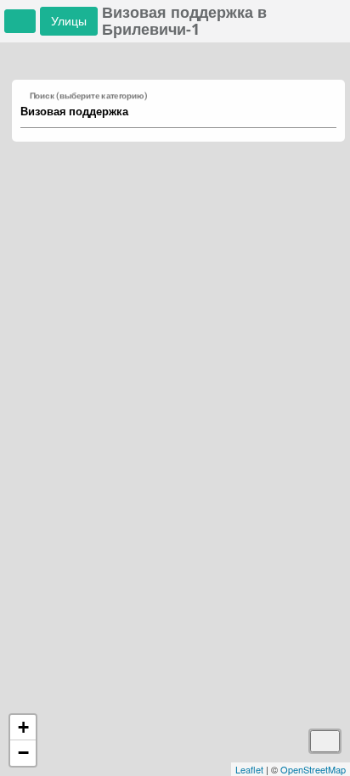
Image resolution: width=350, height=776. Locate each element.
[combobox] (169, 112)
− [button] (23, 752)
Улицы (69, 21)
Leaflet (249, 769)
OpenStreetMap (313, 769)
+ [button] (23, 727)
